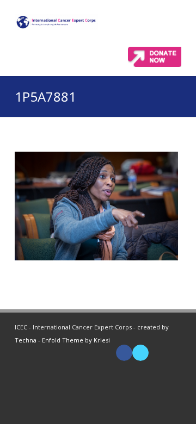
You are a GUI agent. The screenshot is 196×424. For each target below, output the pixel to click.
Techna (25, 340)
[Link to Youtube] (157, 353)
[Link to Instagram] (173, 353)
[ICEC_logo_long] (56, 22)
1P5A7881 (45, 96)
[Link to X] (140, 353)
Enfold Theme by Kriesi (76, 340)
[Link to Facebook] (124, 353)
